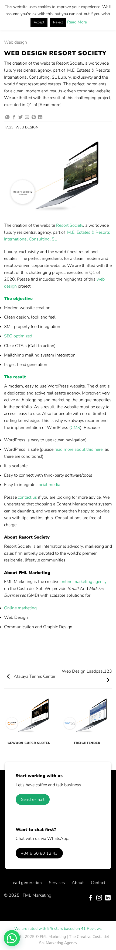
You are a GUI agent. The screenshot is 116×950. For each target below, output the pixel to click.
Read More (77, 22)
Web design (15, 42)
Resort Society (69, 225)
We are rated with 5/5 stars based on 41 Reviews (58, 928)
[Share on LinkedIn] (40, 117)
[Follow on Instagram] (99, 898)
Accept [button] (39, 22)
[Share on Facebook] (14, 117)
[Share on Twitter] (20, 117)
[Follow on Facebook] (90, 898)
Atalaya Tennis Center (34, 676)
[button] (12, 938)
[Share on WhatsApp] (7, 117)
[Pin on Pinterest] (34, 117)
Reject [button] (58, 22)
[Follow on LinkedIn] (108, 898)
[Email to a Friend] (27, 117)
